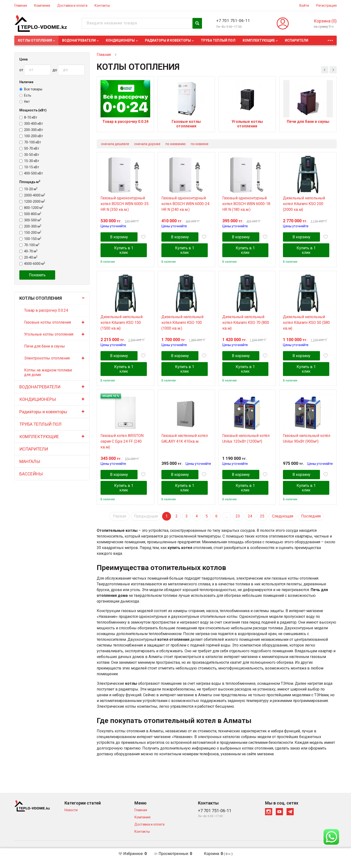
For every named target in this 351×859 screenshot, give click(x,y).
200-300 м (32, 226)
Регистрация (326, 5)
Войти (304, 5)
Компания (42, 5)
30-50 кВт (31, 155)
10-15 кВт (31, 167)
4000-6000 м (34, 264)
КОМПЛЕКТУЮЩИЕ (259, 40)
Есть (27, 95)
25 (262, 516)
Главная (20, 5)
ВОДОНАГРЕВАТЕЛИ (79, 40)
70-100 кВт (32, 142)
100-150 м (32, 239)
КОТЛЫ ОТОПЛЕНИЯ (35, 40)
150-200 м (32, 232)
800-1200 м (33, 208)
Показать (37, 275)
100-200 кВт (33, 136)
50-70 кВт (31, 148)
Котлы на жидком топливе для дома (48, 372)
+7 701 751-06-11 (233, 20)
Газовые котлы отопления (47, 322)
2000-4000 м (34, 195)
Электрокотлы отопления (47, 358)
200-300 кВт (33, 130)
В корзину (119, 237)
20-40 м (30, 257)
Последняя (311, 516)
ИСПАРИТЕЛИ (296, 40)
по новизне (199, 144)
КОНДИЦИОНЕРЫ (120, 40)
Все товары (33, 89)
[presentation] (324, 69)
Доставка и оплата (72, 5)
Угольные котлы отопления (48, 334)
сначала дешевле (115, 144)
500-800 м (32, 214)
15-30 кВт (31, 161)
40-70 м (30, 251)
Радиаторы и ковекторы (168, 40)
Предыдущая (146, 516)
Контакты (102, 5)
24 (250, 516)
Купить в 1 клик (123, 250)
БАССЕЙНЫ (31, 473)
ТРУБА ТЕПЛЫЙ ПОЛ (218, 40)
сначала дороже (147, 144)
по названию (175, 144)
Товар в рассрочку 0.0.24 (46, 310)
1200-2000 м (34, 201)
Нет (27, 101)
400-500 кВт (33, 173)
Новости (71, 810)
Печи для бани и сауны (44, 346)
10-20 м (30, 189)
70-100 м (31, 245)
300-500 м (32, 220)
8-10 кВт (30, 117)
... (330, 39)
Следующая (282, 516)
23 (238, 516)
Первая (119, 516)
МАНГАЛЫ (29, 461)
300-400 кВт (33, 123)
